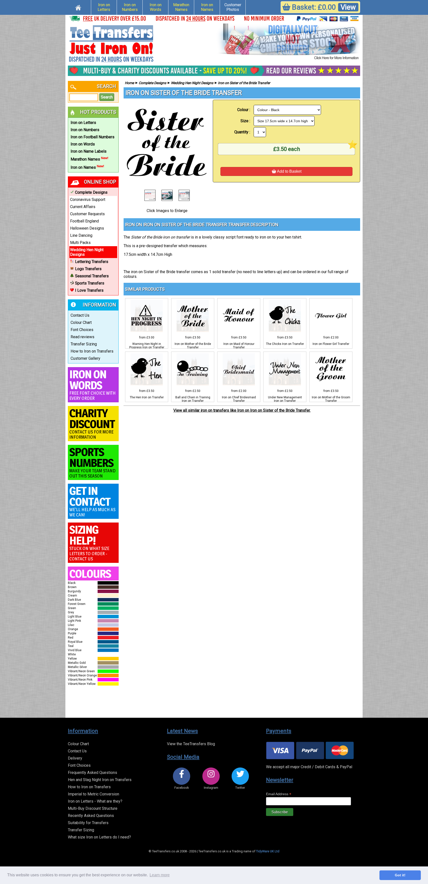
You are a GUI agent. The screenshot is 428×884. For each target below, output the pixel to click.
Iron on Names (207, 7)
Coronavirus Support (87, 199)
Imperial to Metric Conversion (93, 794)
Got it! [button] (400, 875)
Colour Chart (81, 322)
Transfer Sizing (84, 344)
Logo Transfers (88, 268)
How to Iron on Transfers (92, 351)
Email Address (278, 794)
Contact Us (80, 315)
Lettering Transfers (91, 261)
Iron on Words (155, 7)
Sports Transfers (89, 283)
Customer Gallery (85, 358)
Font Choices (82, 329)
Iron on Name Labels (89, 151)
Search (107, 97)
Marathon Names (181, 7)
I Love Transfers (89, 290)
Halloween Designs (87, 228)
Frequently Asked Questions (92, 772)
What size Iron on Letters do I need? (99, 837)
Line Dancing (81, 235)
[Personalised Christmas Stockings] (288, 42)
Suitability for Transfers (88, 822)
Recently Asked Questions (91, 815)
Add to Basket (288, 171)
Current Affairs (82, 206)
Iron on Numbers (130, 7)
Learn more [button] (160, 875)
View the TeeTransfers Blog (191, 743)
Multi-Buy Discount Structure (92, 808)
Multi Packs (80, 242)
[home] (78, 6)
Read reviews (82, 336)
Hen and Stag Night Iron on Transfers (100, 779)
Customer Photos (232, 7)
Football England (84, 221)
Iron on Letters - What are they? (95, 801)
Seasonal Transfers (92, 276)
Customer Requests (87, 214)
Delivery (75, 758)
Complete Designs (91, 192)
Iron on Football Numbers (92, 137)
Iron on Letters (104, 7)
